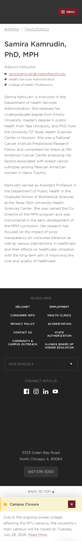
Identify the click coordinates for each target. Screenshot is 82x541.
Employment (59, 306)
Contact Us (22, 332)
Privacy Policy (22, 323)
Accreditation (59, 323)
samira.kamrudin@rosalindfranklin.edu (37, 74)
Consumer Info (22, 315)
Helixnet (23, 306)
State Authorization (59, 334)
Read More (37, 535)
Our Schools (21, 364)
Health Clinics (59, 315)
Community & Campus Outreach (22, 342)
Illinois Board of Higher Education (59, 346)
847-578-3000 (41, 472)
